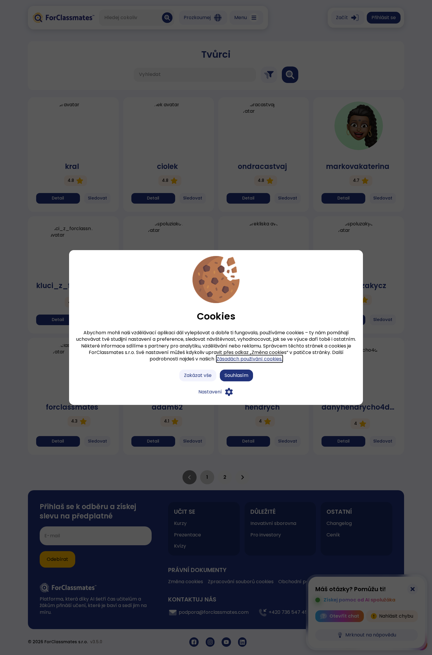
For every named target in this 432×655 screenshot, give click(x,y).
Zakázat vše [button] (198, 375)
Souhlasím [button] (236, 375)
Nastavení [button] (210, 391)
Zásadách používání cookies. (249, 358)
